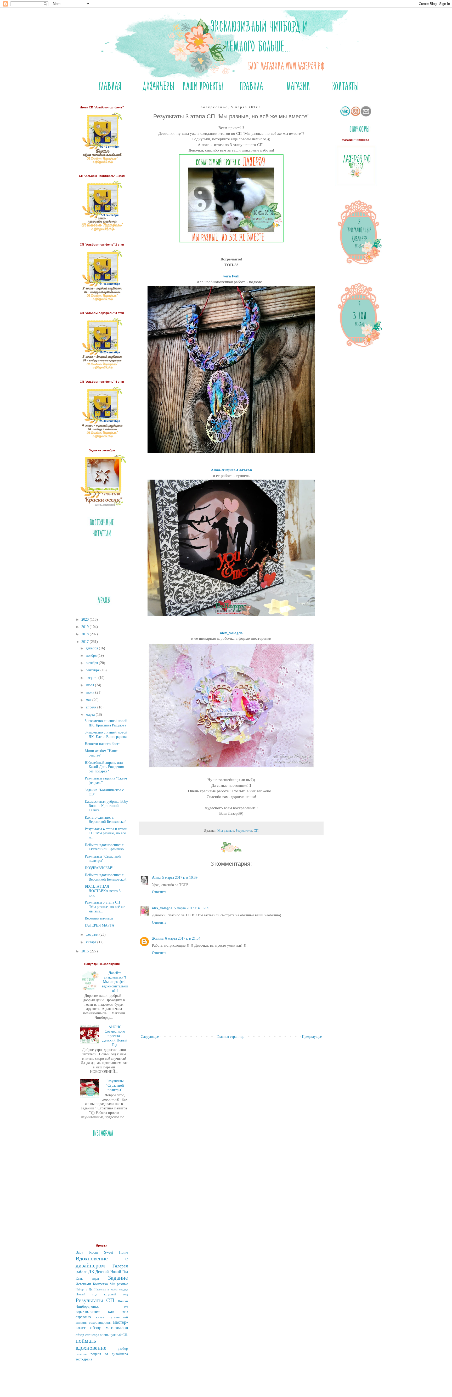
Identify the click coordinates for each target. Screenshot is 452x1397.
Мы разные (225, 831)
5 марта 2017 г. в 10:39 (179, 878)
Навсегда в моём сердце (111, 1289)
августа (92, 678)
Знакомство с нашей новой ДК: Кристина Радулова (106, 723)
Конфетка (100, 1284)
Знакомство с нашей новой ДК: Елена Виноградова (106, 734)
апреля (91, 707)
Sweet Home (116, 1252)
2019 (85, 627)
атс (126, 1306)
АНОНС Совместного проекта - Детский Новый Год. (114, 1035)
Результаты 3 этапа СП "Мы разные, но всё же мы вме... (105, 906)
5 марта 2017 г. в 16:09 (191, 908)
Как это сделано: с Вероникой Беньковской (106, 820)
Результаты (244, 831)
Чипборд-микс (87, 1306)
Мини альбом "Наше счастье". (101, 753)
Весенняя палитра (99, 918)
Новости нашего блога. (103, 744)
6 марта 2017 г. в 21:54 (182, 938)
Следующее (150, 1037)
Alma (156, 878)
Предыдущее (312, 1037)
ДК (91, 1271)
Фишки (122, 1301)
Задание (118, 1277)
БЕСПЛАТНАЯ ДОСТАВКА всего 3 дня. (103, 890)
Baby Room (87, 1252)
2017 (85, 642)
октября (92, 663)
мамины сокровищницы (93, 1322)
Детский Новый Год (111, 1272)
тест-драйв (84, 1359)
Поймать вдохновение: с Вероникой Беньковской (106, 877)
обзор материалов (109, 1327)
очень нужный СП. (114, 1335)
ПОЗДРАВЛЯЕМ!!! (100, 868)
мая (89, 700)
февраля (92, 934)
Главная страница (230, 1037)
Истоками (83, 1284)
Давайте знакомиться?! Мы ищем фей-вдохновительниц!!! (115, 981)
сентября (93, 670)
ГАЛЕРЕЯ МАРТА (99, 925)
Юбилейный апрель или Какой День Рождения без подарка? (104, 767)
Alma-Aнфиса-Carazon (231, 470)
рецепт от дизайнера (109, 1354)
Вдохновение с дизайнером (102, 1262)
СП (256, 831)
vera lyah (231, 276)
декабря (92, 648)
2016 (85, 951)
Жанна (157, 938)
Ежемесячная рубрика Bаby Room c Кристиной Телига (106, 806)
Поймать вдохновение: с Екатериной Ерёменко (104, 847)
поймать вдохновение (91, 1344)
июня (90, 692)
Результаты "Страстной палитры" (103, 858)
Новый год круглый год (102, 1294)
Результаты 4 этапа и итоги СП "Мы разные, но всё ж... (106, 833)
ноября (92, 655)
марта (91, 715)
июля (90, 685)
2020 (85, 619)
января (91, 942)
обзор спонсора (87, 1335)
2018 (85, 634)
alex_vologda (231, 633)
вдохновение (88, 1311)
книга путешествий (112, 1317)
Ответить (159, 892)
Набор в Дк (84, 1289)
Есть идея (87, 1278)
